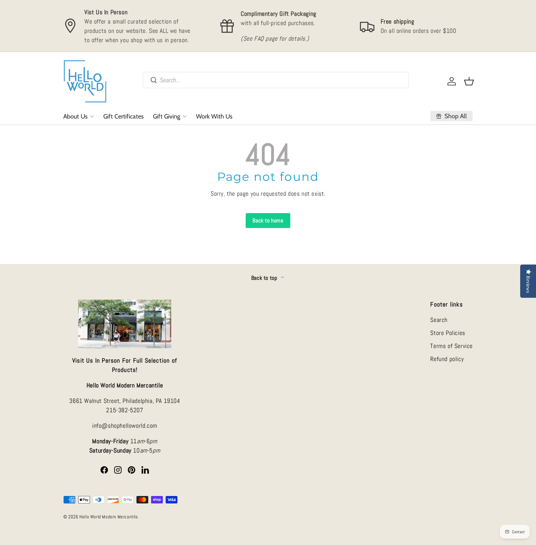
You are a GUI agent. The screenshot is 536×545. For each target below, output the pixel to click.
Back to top (265, 278)
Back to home (267, 220)
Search (439, 320)
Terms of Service (451, 346)
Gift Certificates (123, 116)
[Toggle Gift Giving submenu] (184, 116)
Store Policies (447, 333)
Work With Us (214, 116)
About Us (75, 116)
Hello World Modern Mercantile (108, 517)
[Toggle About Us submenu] (92, 116)
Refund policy (447, 359)
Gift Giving (166, 116)
